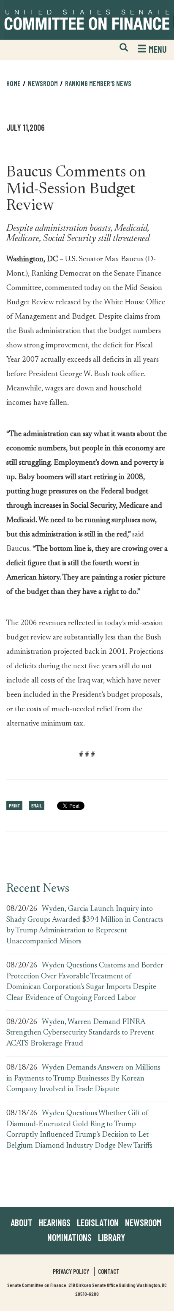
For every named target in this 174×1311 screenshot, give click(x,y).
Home (13, 83)
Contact (109, 1271)
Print (14, 805)
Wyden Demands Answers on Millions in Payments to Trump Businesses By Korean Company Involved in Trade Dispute (83, 1078)
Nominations (69, 1237)
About (22, 1222)
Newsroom (143, 1222)
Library (111, 1237)
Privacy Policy (71, 1271)
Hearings (55, 1222)
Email (36, 805)
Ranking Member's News (98, 83)
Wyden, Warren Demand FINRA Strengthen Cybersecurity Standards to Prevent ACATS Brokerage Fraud (80, 1033)
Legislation (98, 1222)
